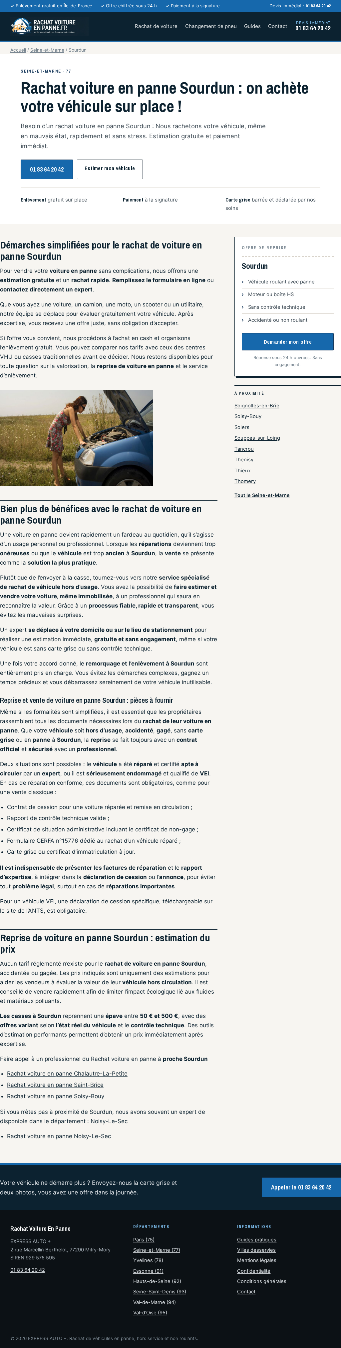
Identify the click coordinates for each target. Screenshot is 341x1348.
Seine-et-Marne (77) (156, 1250)
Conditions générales (261, 1281)
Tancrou (244, 449)
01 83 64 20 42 (47, 169)
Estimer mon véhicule (110, 168)
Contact (277, 26)
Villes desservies (256, 1250)
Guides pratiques (256, 1240)
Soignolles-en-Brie (256, 406)
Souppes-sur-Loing (257, 438)
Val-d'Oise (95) (150, 1313)
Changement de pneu (211, 26)
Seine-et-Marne (47, 50)
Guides (252, 26)
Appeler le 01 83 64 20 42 (301, 1187)
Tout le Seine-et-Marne (262, 495)
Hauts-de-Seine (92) (157, 1281)
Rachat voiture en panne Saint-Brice (55, 1085)
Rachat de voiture (156, 26)
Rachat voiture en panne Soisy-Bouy (55, 1096)
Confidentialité (253, 1271)
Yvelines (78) (148, 1260)
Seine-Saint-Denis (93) (159, 1292)
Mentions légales (256, 1260)
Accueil (18, 50)
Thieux (242, 471)
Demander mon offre (288, 341)
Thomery (245, 481)
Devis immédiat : (300, 6)
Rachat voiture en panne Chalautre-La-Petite (67, 1073)
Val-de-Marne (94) (154, 1302)
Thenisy (243, 460)
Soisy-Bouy (247, 416)
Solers (241, 427)
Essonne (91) (148, 1271)
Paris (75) (144, 1240)
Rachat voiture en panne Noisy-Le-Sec (59, 1136)
